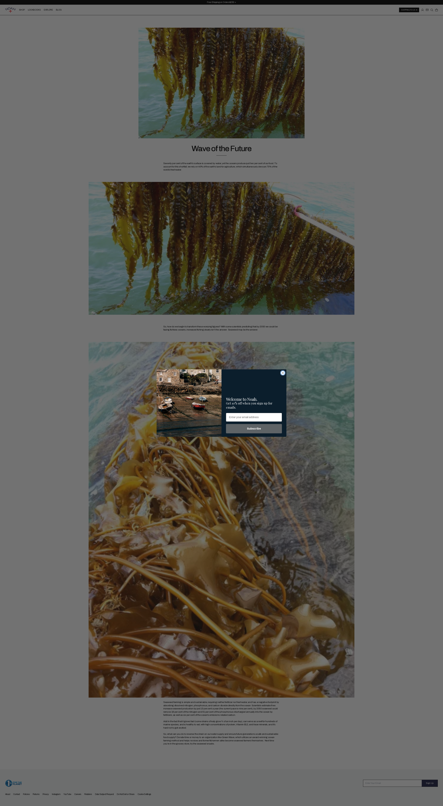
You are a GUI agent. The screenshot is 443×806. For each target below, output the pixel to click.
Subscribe (254, 428)
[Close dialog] (283, 373)
